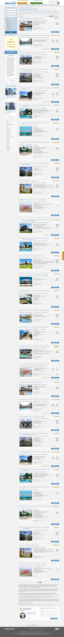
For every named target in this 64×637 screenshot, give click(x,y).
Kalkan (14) (8, 146)
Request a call (63, 255)
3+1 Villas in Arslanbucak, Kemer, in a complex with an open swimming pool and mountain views (36, 164)
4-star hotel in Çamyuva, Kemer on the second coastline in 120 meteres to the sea (36, 143)
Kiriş (42, 604)
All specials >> (10, 117)
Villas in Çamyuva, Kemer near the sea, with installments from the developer (36, 346)
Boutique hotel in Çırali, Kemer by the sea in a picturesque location (34, 199)
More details (55, 84)
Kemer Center (24, 604)
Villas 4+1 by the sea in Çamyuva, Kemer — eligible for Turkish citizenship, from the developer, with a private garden (37, 220)
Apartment (8, 121)
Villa (7, 123)
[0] (49, 1)
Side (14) (7, 142)
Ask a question (22, 3)
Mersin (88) (8, 131)
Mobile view (29, 625)
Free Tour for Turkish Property (36, 3)
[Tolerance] (10, 2)
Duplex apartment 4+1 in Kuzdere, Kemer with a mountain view (34, 52)
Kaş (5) (7, 144)
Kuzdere (48, 604)
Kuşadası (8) (8, 148)
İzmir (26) (7, 139)
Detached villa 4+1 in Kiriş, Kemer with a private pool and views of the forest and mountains (36, 106)
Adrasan (52, 604)
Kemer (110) (8, 138)
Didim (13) (8, 147)
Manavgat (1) (8, 150)
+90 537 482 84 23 (21, 0)
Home (19, 7)
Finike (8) (7, 143)
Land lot (7, 125)
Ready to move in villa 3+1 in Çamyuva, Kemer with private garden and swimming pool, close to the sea (35, 70)
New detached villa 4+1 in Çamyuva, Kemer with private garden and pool (35, 327)
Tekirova (45, 604)
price (58, 16)
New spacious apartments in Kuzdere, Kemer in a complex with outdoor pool (36, 35)
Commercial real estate (10, 124)
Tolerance (35, 633)
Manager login (7, 628)
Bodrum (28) (8, 134)
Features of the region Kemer (28, 603)
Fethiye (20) (8, 140)
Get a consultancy (54, 618)
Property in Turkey (23, 7)
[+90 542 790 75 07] (42, 0)
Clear (6, 34)
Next (10, 76)
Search (11, 32)
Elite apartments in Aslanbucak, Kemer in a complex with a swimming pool (36, 364)
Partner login (12, 628)
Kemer (28, 7)
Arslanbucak (29, 604)
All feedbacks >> (13, 80)
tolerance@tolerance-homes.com (40, 628)
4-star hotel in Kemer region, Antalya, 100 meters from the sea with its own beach (36, 123)
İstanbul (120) (8, 130)
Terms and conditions (17, 633)
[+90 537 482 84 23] (25, 0)
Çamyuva (39, 604)
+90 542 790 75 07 (38, 0)
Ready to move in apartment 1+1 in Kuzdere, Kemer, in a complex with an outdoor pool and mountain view (36, 239)
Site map (12, 633)
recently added (55, 16)
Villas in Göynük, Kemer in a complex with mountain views (33, 18)
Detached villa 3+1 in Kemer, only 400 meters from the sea (33, 255)
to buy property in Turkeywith (11, 43)
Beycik (33, 604)
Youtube (32, 628)
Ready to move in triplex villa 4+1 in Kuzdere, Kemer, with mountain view (35, 273)
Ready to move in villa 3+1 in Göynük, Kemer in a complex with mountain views (37, 310)
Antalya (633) (8, 129)
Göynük (36, 604)
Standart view (35, 625)
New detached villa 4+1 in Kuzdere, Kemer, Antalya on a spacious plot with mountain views (36, 291)
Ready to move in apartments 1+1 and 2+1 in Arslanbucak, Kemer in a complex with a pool (36, 88)
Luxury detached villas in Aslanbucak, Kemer (30, 180)
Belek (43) (7, 135)
